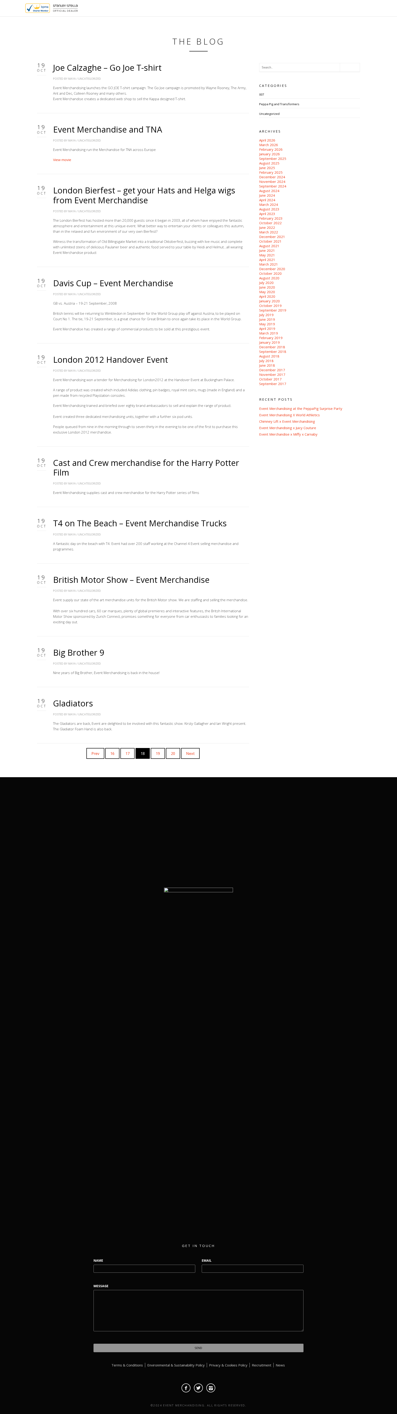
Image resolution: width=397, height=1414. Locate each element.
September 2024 (272, 186)
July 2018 (266, 360)
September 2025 (272, 158)
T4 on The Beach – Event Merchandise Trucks (140, 523)
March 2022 (268, 232)
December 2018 (272, 347)
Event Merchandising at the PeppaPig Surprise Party (300, 408)
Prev (95, 753)
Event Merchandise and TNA (107, 129)
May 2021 (267, 255)
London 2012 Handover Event (110, 359)
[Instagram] (210, 1387)
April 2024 (267, 200)
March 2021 (268, 264)
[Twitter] (198, 1387)
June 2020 (267, 287)
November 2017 (272, 374)
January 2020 (269, 301)
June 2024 (267, 195)
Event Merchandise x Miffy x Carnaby (288, 434)
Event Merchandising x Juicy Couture (287, 427)
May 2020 (267, 291)
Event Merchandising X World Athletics (289, 415)
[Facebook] (185, 1387)
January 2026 (269, 154)
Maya (72, 79)
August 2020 (269, 278)
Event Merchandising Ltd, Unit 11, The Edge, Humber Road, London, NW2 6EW (309, 833)
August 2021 (269, 246)
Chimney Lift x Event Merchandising (287, 421)
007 (261, 94)
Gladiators (73, 703)
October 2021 (270, 241)
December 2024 (272, 177)
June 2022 (267, 227)
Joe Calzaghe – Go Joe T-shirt (107, 67)
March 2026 (268, 144)
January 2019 (269, 342)
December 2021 (272, 236)
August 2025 (269, 163)
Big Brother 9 (78, 652)
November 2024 (272, 181)
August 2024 (269, 190)
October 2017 (270, 379)
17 (127, 753)
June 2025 (267, 167)
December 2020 (272, 268)
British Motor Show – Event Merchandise (131, 579)
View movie (62, 159)
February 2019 (271, 337)
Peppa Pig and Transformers (279, 104)
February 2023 (271, 218)
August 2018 (269, 356)
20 (173, 753)
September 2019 (272, 310)
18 (143, 753)
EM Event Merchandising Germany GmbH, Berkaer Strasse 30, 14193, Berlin (309, 854)
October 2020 (270, 273)
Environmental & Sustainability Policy (176, 1365)
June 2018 (267, 365)
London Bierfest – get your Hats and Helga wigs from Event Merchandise (144, 195)
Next (190, 753)
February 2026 (271, 149)
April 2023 (267, 213)
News (280, 1365)
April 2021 (267, 259)
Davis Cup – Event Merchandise (113, 283)
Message (101, 1286)
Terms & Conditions (127, 1365)
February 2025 (271, 172)
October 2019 (270, 305)
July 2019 (266, 314)
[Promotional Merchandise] (21, 8)
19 (158, 753)
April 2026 (267, 140)
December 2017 (272, 370)
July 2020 (266, 282)
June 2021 (267, 250)
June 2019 (267, 319)
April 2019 (267, 328)
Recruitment (261, 1365)
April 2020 (267, 296)
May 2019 (267, 324)
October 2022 (270, 223)
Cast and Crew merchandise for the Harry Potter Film (146, 467)
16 (112, 753)
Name (98, 1260)
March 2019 (268, 333)
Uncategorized (89, 79)
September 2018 (272, 351)
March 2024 (268, 204)
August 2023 (269, 209)
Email (207, 1260)
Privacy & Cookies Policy (228, 1365)
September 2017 (272, 383)
